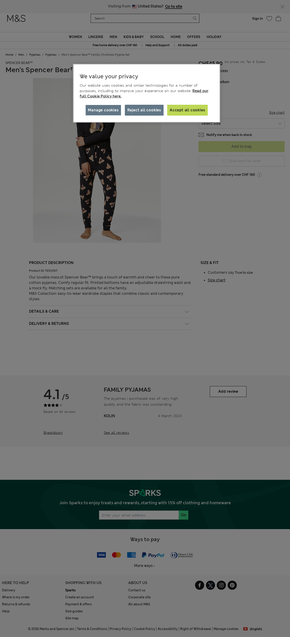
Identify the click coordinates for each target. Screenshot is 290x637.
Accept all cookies (187, 109)
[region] (146, 93)
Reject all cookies (144, 109)
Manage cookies (103, 109)
